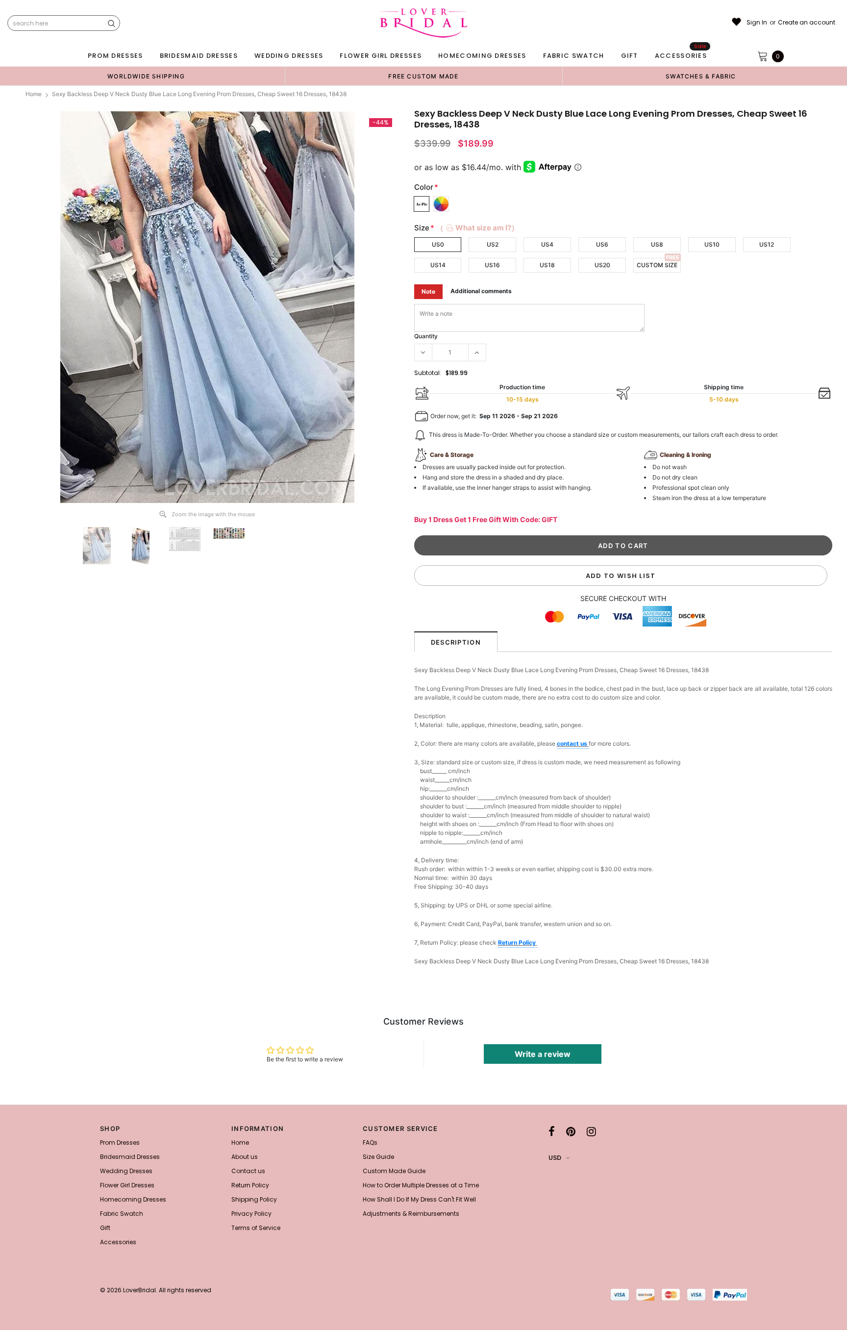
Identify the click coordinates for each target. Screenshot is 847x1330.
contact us (573, 743)
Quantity (426, 336)
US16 (492, 265)
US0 (438, 244)
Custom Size (657, 265)
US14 (438, 265)
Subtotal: (427, 373)
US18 (547, 265)
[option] (146, 76)
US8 (657, 244)
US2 (492, 244)
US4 (547, 244)
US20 (602, 265)
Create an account (806, 22)
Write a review (543, 1054)
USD (554, 1157)
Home (33, 94)
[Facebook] (551, 1131)
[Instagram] (591, 1131)
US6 (602, 244)
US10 (712, 244)
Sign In (757, 22)
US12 (766, 244)
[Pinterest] (570, 1131)
